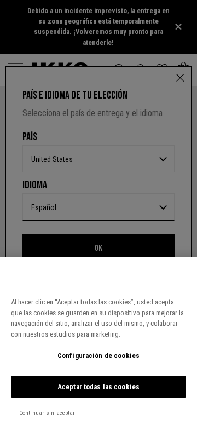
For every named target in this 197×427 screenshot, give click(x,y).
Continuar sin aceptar (47, 413)
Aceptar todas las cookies (98, 387)
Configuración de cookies (98, 355)
